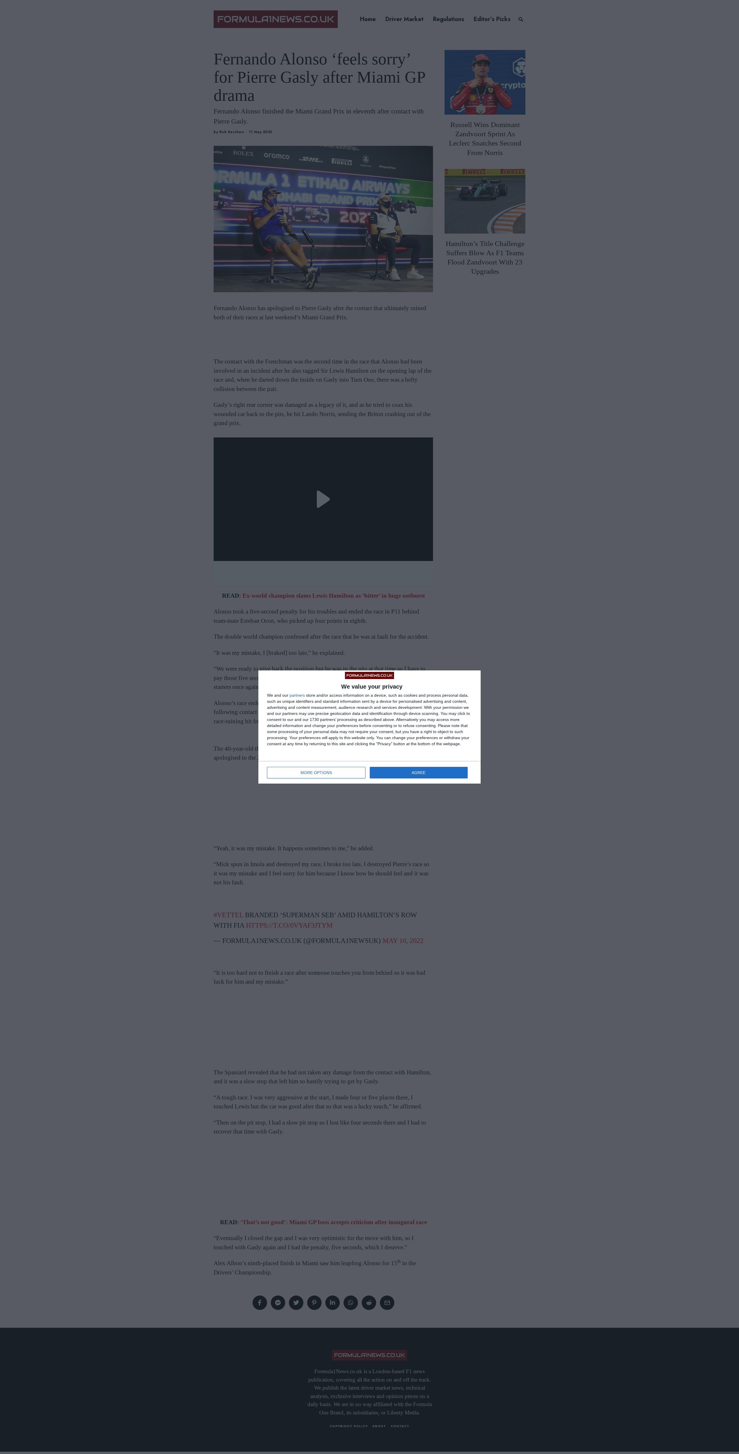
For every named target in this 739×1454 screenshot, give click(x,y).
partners (297, 695)
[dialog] (369, 726)
